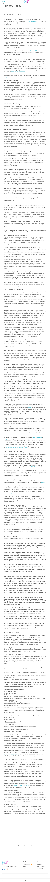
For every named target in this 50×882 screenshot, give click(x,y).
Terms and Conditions (36, 51)
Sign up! (3, 1)
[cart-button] (47, 2)
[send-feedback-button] (47, 880)
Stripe (29, 407)
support (43, 482)
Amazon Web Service (32, 467)
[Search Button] (3, 880)
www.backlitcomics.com (32, 21)
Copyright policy (40, 868)
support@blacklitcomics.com (21, 785)
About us (24, 866)
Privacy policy (40, 864)
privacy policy (11, 493)
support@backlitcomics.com (19, 71)
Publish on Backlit (26, 864)
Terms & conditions (41, 866)
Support (24, 868)
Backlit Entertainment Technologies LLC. (18, 875)
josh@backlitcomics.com (10, 77)
